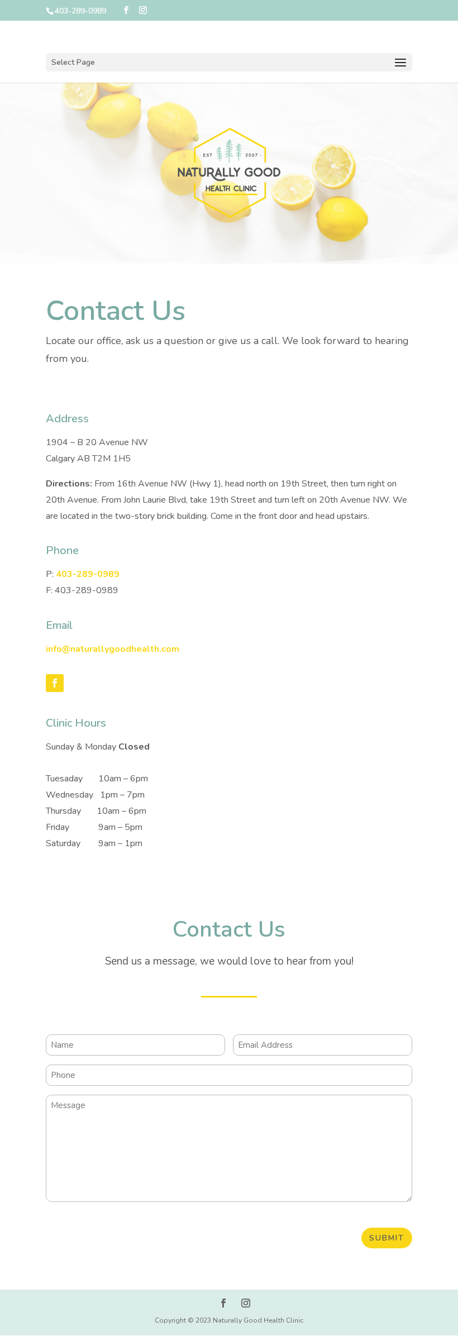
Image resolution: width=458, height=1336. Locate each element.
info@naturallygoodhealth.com (112, 649)
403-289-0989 (88, 574)
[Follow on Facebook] (55, 683)
